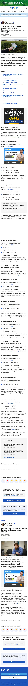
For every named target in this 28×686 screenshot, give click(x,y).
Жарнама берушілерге (14, 677)
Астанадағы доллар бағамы (11, 88)
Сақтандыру (14, 11)
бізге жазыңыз (16, 463)
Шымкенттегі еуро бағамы (10, 101)
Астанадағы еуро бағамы (10, 90)
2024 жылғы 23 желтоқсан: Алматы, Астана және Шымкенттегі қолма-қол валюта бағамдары (13, 444)
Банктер (9, 11)
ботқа (13, 429)
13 (11, 630)
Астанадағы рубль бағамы (11, 92)
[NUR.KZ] (14, 8)
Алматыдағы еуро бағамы (10, 80)
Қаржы (3, 11)
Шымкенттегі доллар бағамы (11, 99)
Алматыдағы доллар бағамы (11, 78)
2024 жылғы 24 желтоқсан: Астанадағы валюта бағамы (13, 85)
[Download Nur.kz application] (14, 3)
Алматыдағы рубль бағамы (11, 82)
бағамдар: (10, 146)
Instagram (15, 513)
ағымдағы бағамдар (14, 137)
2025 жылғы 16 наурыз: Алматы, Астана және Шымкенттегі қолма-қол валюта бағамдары (14, 207)
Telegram (17, 603)
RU (23, 8)
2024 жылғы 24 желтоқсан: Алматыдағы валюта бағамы (13, 75)
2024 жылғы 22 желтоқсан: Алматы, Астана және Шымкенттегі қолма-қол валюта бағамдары (13, 451)
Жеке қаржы (21, 11)
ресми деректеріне (6, 58)
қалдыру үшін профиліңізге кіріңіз (11, 495)
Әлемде (3, 520)
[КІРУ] (26, 8)
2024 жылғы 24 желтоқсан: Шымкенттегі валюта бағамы (13, 96)
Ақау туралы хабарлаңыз (14, 674)
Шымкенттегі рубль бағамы (11, 103)
